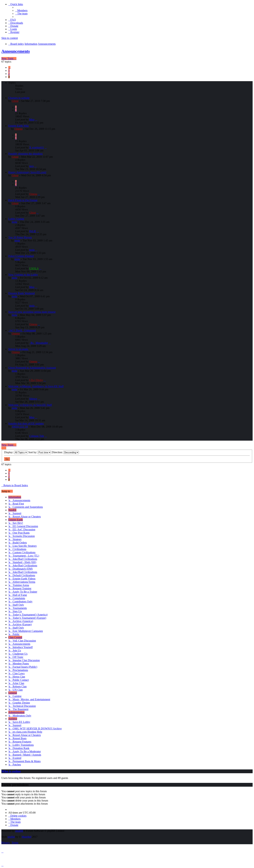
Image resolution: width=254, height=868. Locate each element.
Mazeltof (26, 836)
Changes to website (19, 97)
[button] (9, 67)
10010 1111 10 (20, 426)
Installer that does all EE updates (26, 423)
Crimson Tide (36, 435)
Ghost (15, 100)
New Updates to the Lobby (23, 274)
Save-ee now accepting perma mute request (31, 311)
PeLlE (32, 231)
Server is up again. (18, 349)
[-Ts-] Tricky (36, 380)
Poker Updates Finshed (21, 256)
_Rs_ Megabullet (38, 342)
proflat (11, 836)
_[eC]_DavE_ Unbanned (22, 330)
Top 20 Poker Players (20, 237)
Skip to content (9, 38)
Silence (33, 398)
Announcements (15, 51)
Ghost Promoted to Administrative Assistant (32, 367)
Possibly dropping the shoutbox (25, 153)
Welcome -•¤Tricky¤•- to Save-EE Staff (30, 404)
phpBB (19, 830)
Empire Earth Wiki (18, 125)
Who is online (11, 771)
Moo (31, 119)
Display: (9, 452)
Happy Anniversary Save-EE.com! (27, 172)
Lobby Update (16, 218)
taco (31, 166)
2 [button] (9, 73)
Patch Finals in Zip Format (22, 200)
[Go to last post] (36, 119)
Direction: (57, 452)
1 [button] (9, 70)
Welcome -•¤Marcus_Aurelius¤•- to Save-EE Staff (36, 386)
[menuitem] (21, 10)
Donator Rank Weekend (21, 293)
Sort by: (33, 452)
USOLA (34, 268)
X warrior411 (36, 147)
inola (14, 221)
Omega (18, 128)
